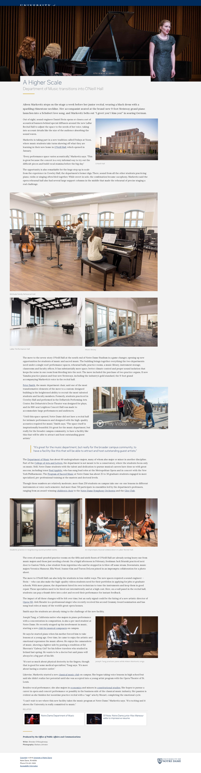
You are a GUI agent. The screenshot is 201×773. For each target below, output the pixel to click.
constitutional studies (108, 687)
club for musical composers (53, 628)
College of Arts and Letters (48, 463)
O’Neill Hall (60, 147)
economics (76, 687)
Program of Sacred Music (61, 474)
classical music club (69, 674)
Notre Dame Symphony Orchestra (98, 490)
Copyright (23, 757)
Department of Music (38, 459)
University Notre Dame (37, 3)
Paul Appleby (55, 470)
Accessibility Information (29, 766)
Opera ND (28, 602)
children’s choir (65, 490)
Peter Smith (29, 385)
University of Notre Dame (43, 757)
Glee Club (130, 490)
